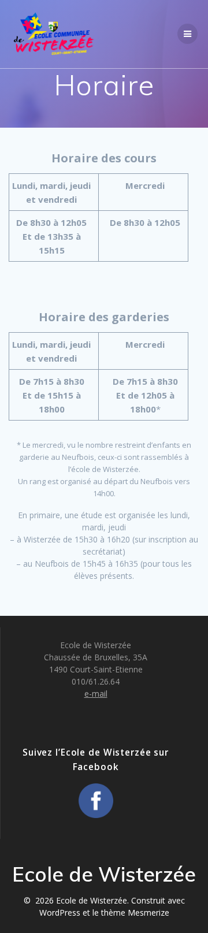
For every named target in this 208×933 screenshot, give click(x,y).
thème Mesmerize (135, 912)
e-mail (95, 693)
